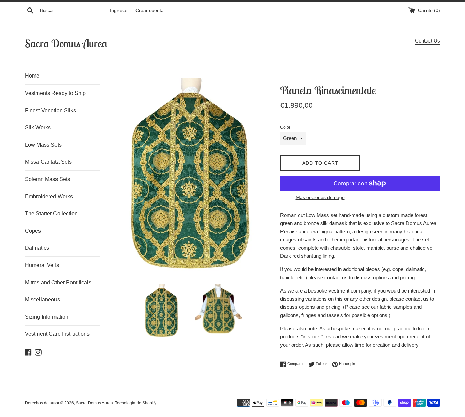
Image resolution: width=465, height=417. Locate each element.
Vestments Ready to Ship (55, 93)
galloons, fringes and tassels (311, 315)
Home (32, 76)
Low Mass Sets (43, 145)
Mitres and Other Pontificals (58, 282)
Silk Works (38, 127)
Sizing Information (46, 317)
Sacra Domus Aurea (66, 43)
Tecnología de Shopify (135, 403)
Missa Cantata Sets (48, 162)
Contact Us (427, 41)
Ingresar (119, 10)
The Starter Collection (51, 213)
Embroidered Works (49, 196)
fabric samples (396, 307)
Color (285, 127)
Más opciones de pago (320, 197)
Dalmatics (37, 248)
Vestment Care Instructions (57, 334)
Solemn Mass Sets (47, 179)
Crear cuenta (149, 10)
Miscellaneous (42, 299)
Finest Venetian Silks (50, 110)
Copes (33, 231)
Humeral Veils (42, 265)
